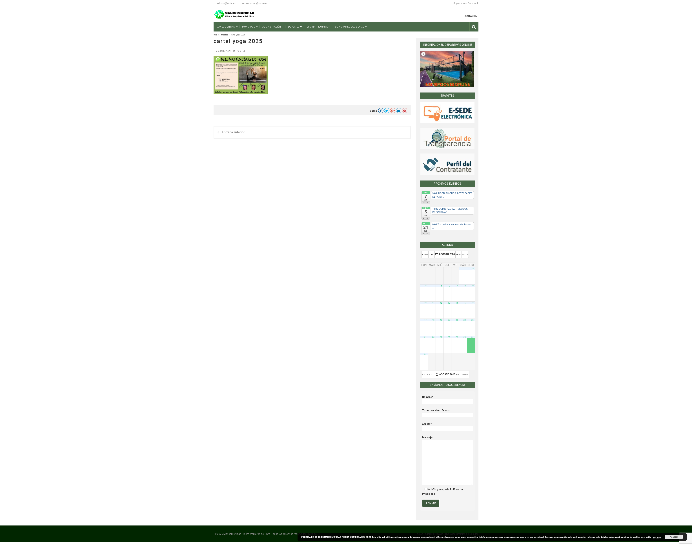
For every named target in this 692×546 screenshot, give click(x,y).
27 (449, 337)
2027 (464, 254)
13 (449, 302)
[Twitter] (386, 110)
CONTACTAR (471, 16)
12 (441, 302)
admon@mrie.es (226, 3)
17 (425, 320)
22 (464, 320)
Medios (224, 35)
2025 (425, 254)
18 (433, 320)
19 (441, 320)
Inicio (216, 35)
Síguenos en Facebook (465, 3)
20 (449, 320)
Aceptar (674, 536)
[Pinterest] (404, 110)
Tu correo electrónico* (436, 410)
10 (425, 302)
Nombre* (427, 397)
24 (425, 337)
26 (441, 337)
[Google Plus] (392, 110)
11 (433, 302)
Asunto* (427, 424)
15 (464, 302)
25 (433, 337)
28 (457, 337)
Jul (432, 254)
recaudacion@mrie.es (254, 3)
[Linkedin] (398, 110)
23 (472, 320)
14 (457, 302)
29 (464, 337)
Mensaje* (428, 437)
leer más (657, 537)
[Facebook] (380, 110)
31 (425, 354)
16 (472, 302)
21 (457, 320)
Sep (458, 254)
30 (472, 337)
